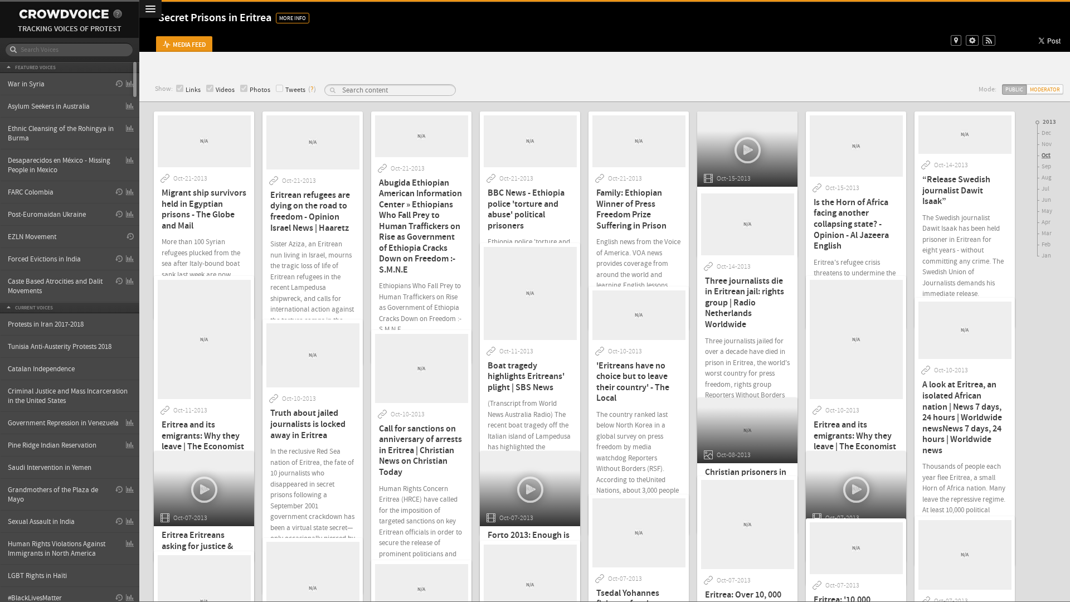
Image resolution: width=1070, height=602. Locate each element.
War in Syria (26, 84)
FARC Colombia (31, 192)
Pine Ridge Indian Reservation (52, 445)
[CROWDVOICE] (64, 14)
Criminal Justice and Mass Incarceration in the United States (68, 396)
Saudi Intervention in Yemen (49, 467)
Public (1014, 89)
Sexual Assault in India (41, 521)
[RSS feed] (989, 40)
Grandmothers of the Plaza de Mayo (53, 495)
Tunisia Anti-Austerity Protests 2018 (59, 346)
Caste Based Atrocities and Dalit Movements (55, 286)
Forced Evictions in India (44, 259)
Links (193, 90)
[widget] (972, 40)
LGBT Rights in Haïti (37, 575)
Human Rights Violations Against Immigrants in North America (56, 549)
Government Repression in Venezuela (63, 423)
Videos (225, 90)
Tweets (295, 90)
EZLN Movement (32, 236)
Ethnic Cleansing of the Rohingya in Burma (61, 133)
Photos (260, 90)
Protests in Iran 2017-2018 (46, 324)
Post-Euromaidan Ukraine (47, 214)
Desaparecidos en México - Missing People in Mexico (59, 165)
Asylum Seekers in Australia (49, 106)
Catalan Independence (41, 369)
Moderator (1045, 89)
